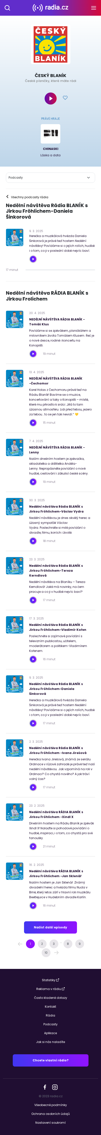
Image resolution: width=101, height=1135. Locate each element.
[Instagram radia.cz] (55, 1087)
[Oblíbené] (65, 98)
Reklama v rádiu (48, 989)
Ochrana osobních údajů (50, 1114)
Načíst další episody (50, 927)
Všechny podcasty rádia (27, 197)
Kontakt (50, 1006)
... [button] (61, 942)
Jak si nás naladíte (50, 1042)
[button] (20, 943)
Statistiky (48, 980)
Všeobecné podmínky (50, 1105)
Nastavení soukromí (50, 1123)
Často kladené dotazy (50, 998)
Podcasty (50, 1024)
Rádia (50, 1015)
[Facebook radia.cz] (45, 1087)
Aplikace (50, 1033)
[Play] (51, 98)
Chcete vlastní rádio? (51, 1060)
